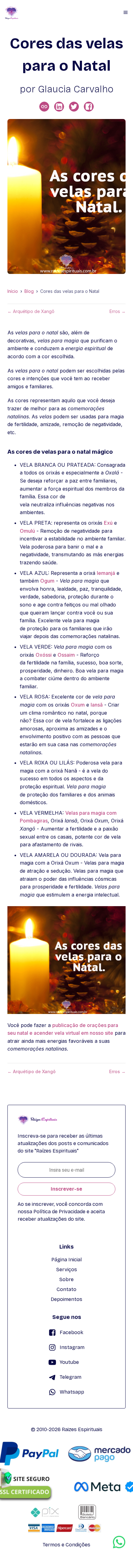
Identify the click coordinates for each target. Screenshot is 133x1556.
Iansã (97, 705)
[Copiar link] (44, 107)
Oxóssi (44, 655)
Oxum (78, 705)
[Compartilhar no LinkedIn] (59, 107)
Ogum (47, 581)
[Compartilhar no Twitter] (74, 107)
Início (12, 291)
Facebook (71, 1332)
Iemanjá (106, 573)
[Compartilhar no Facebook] (89, 107)
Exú (108, 523)
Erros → (117, 311)
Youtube (69, 1362)
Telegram (70, 1377)
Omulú (27, 531)
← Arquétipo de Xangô (30, 311)
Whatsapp (72, 1392)
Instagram (72, 1347)
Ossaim (66, 655)
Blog (29, 291)
